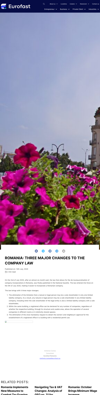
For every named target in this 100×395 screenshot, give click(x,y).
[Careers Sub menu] (76, 4)
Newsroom (83, 4)
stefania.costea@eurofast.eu (50, 358)
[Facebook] (36, 251)
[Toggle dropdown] (56, 9)
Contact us (95, 4)
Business (63, 9)
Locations (64, 4)
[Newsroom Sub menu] (88, 4)
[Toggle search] (44, 4)
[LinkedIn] (50, 251)
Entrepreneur (49, 9)
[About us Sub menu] (57, 4)
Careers (72, 4)
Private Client (78, 9)
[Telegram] (56, 251)
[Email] (63, 251)
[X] (43, 251)
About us (52, 4)
